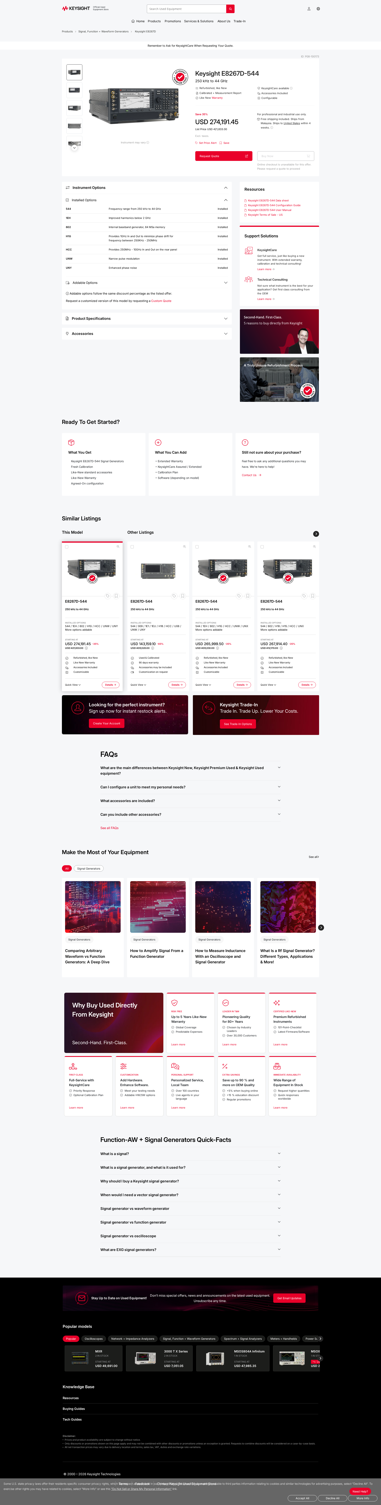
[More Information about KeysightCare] (291, 88)
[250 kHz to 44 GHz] (92, 568)
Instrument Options (89, 188)
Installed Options (84, 200)
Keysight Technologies (103, 1474)
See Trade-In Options (238, 724)
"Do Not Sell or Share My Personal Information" (141, 1489)
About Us (223, 21)
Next (74, 148)
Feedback (142, 1484)
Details (112, 685)
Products (155, 21)
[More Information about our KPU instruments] (147, 142)
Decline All (332, 1498)
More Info (363, 1498)
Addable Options (85, 283)
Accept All (302, 1498)
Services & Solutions (199, 21)
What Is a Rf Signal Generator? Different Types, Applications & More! (287, 956)
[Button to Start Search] (230, 10)
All (66, 868)
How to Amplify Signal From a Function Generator (156, 953)
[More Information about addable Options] (271, 127)
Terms (123, 1484)
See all (314, 856)
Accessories (82, 334)
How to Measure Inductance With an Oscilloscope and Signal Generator (220, 956)
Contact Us (249, 475)
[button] (309, 9)
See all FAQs (109, 828)
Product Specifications (91, 318)
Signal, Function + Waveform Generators (103, 31)
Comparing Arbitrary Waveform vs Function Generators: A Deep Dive (87, 956)
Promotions (173, 21)
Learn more (264, 269)
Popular (71, 1338)
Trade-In (240, 21)
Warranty (217, 97)
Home (140, 21)
